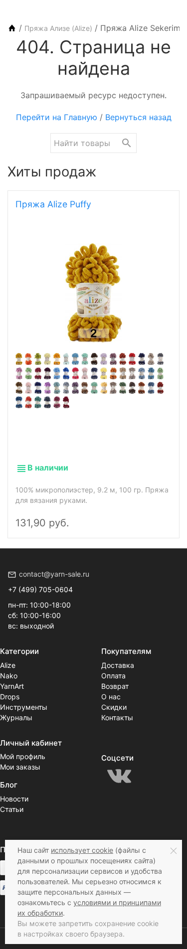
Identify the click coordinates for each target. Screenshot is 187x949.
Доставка (117, 665)
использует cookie (82, 850)
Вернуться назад (138, 117)
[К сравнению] (143, 514)
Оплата (113, 675)
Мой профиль (22, 756)
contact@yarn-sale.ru (54, 574)
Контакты (117, 717)
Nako (8, 675)
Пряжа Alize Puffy (53, 204)
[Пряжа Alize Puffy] (93, 293)
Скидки (114, 707)
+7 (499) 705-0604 (40, 589)
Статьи (11, 809)
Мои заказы (20, 767)
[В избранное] (160, 514)
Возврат (115, 686)
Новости (14, 798)
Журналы (16, 717)
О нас (111, 696)
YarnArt (12, 686)
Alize (7, 665)
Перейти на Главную (56, 117)
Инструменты (23, 707)
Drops (9, 696)
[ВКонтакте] (119, 776)
